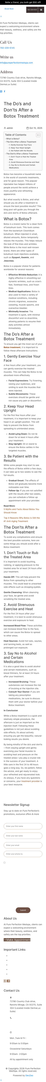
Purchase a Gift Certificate (22, 960)
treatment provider (30, 781)
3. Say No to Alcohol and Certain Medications (22, 166)
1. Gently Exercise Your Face (20, 145)
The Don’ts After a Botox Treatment (22, 154)
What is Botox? (13, 139)
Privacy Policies (16, 974)
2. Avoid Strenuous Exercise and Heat (24, 162)
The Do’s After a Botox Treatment (21, 142)
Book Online (14, 955)
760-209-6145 (7, 48)
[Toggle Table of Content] (37, 135)
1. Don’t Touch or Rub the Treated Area (22, 158)
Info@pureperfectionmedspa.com (16, 62)
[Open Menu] (41, 10)
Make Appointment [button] (18, 939)
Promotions (14, 965)
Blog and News (16, 969)
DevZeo (29, 1075)
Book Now (9, 9)
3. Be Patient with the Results (21, 151)
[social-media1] (1, 91)
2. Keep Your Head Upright (20, 148)
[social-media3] (4, 91)
